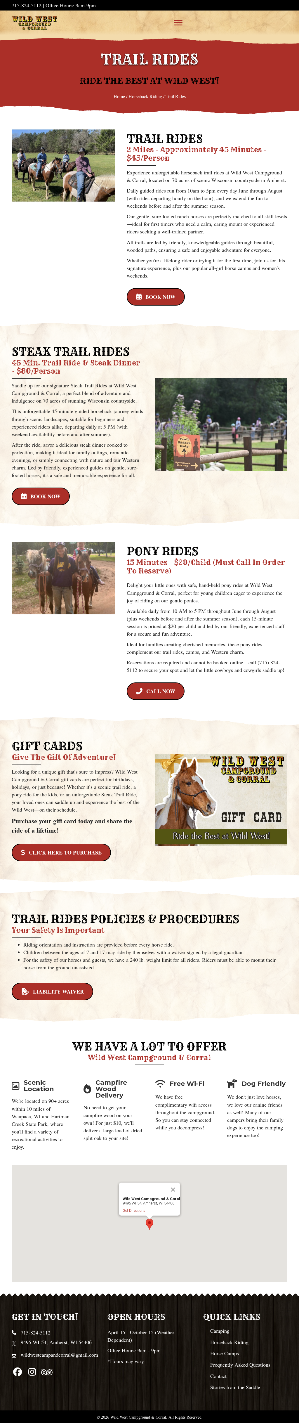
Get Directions (134, 1210)
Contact (218, 1375)
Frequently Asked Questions (240, 1364)
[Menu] (178, 23)
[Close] (173, 1190)
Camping (220, 1330)
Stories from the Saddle (235, 1387)
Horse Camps (224, 1353)
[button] (156, 297)
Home (119, 96)
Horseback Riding (145, 96)
